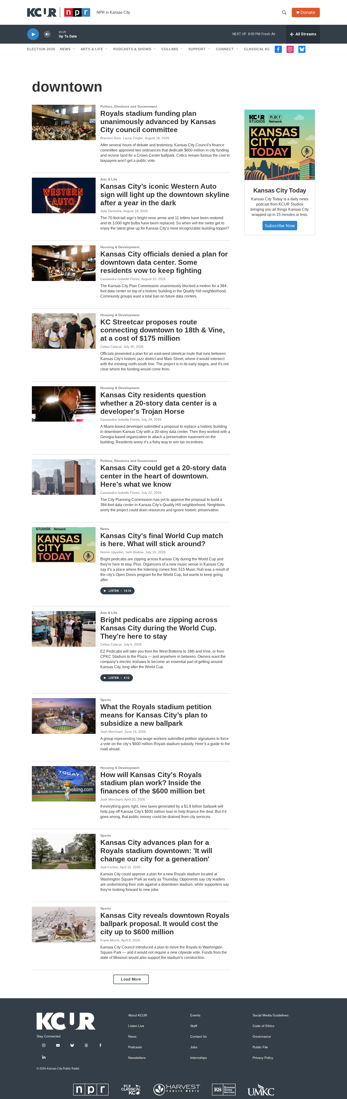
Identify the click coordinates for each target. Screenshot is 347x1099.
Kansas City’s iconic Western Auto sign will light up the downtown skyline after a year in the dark (164, 194)
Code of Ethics (263, 1026)
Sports (105, 700)
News (65, 49)
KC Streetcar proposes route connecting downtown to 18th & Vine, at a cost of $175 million (162, 330)
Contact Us (198, 1036)
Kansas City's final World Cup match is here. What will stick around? (161, 540)
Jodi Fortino (109, 867)
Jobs (193, 1047)
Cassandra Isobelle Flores (120, 279)
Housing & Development (120, 247)
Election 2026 (41, 49)
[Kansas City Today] (280, 145)
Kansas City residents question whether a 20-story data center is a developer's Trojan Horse (158, 403)
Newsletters (137, 1058)
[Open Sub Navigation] (74, 49)
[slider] (54, 34)
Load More (131, 979)
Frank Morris (109, 940)
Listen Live (136, 1026)
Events (195, 1015)
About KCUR (137, 1015)
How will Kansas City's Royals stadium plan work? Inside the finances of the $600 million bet (152, 783)
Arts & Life (92, 49)
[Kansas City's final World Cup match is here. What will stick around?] (64, 544)
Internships (198, 1058)
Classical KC (257, 49)
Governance (262, 1036)
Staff (193, 1026)
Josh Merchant (111, 732)
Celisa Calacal (111, 346)
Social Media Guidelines (270, 1015)
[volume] (47, 34)
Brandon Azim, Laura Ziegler (121, 138)
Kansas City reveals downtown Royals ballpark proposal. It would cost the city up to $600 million (164, 923)
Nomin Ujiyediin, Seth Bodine (122, 552)
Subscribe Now (280, 225)
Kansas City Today (279, 190)
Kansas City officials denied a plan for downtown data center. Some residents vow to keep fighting (164, 262)
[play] (33, 34)
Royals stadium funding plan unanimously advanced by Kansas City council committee (158, 121)
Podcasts (135, 1047)
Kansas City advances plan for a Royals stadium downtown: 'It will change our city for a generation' (156, 851)
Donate (307, 12)
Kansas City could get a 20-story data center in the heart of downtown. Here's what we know (163, 476)
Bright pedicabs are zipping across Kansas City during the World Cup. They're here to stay (159, 628)
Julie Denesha (111, 211)
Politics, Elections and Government (128, 106)
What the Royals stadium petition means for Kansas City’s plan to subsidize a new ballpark (156, 715)
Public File (260, 1047)
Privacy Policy (263, 1058)
